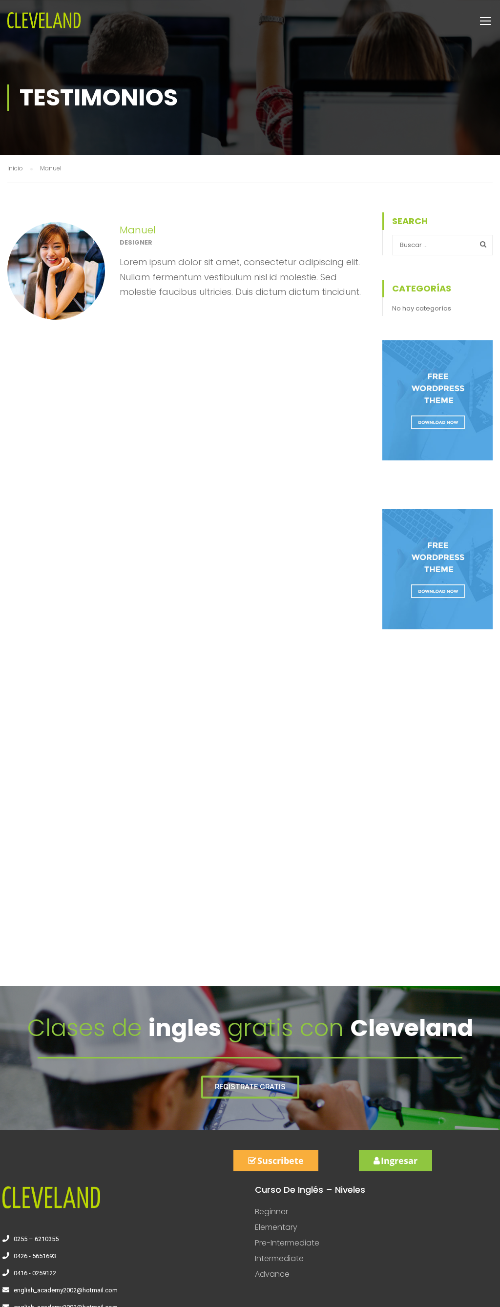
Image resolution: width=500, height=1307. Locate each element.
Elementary (276, 1227)
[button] (250, 1087)
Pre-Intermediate (287, 1242)
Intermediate (279, 1258)
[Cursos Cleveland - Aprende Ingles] (44, 25)
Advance (272, 1274)
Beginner (271, 1211)
